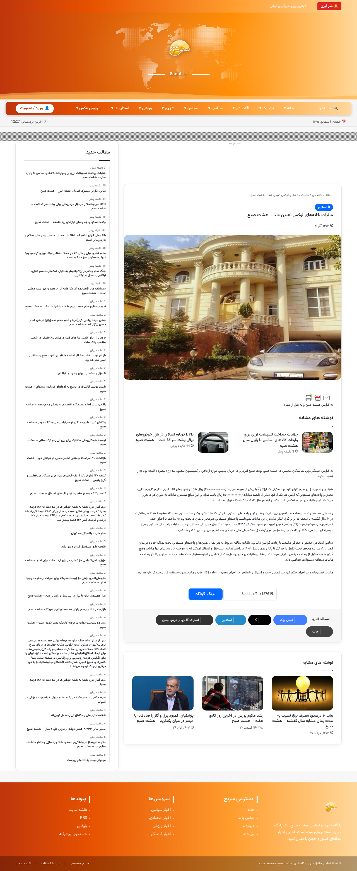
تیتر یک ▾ (266, 108)
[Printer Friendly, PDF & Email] (317, 398)
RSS (83, 818)
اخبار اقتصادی (160, 818)
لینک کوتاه (206, 594)
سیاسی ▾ (215, 108)
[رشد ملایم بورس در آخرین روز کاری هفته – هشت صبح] (232, 693)
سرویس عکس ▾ (88, 108)
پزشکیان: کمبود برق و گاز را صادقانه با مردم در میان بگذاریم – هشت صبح (164, 718)
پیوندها (248, 834)
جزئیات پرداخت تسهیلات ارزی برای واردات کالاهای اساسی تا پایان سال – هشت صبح (268, 440)
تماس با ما (246, 818)
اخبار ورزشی (162, 826)
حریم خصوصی (79, 863)
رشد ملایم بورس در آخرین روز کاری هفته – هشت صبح (236, 718)
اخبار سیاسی (161, 810)
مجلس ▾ (191, 108)
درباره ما (248, 826)
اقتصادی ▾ (241, 108)
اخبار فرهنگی (161, 834)
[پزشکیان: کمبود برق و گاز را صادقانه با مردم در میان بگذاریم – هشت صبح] (163, 693)
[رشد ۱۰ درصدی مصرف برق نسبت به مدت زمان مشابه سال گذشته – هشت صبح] (302, 693)
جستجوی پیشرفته (73, 834)
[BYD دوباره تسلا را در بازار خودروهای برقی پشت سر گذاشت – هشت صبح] (213, 442)
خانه (328, 195)
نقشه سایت (78, 810)
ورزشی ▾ (145, 108)
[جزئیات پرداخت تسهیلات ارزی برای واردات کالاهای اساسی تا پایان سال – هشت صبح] (317, 442)
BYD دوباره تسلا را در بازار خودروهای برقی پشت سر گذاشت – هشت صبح (165, 438)
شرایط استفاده (50, 863)
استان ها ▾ (120, 108)
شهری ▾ (168, 108)
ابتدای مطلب (233, 143)
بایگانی (82, 826)
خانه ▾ (289, 108)
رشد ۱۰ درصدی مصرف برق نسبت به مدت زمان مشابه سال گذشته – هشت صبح (302, 721)
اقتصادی (317, 195)
